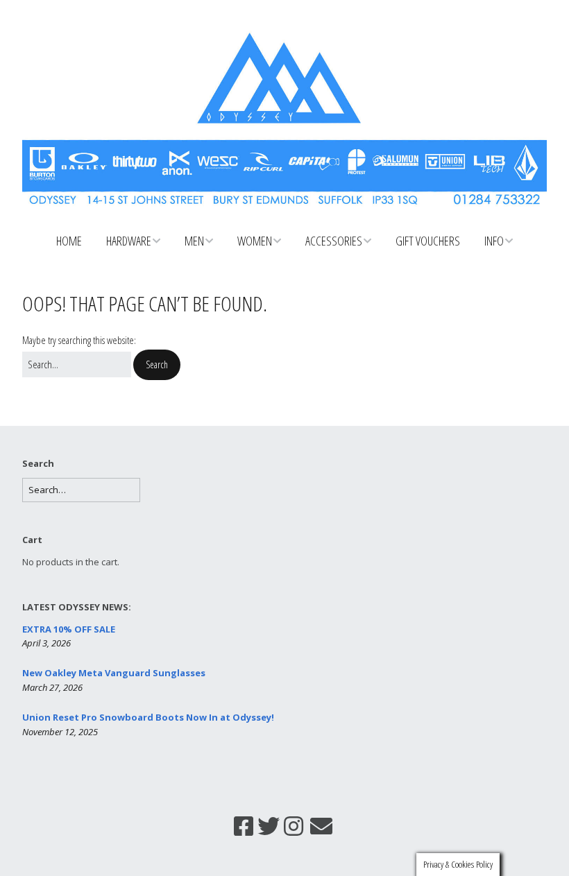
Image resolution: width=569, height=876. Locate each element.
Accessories (333, 240)
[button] (156, 365)
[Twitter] (268, 826)
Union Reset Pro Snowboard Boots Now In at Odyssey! (148, 717)
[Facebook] (243, 826)
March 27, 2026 (52, 687)
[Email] (321, 826)
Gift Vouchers (428, 240)
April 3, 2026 (46, 643)
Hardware (128, 240)
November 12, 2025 (60, 731)
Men (194, 240)
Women (254, 240)
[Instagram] (293, 826)
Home (69, 240)
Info (494, 240)
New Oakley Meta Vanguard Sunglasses (113, 673)
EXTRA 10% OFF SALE (68, 629)
